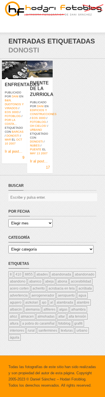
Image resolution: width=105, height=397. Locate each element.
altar (61, 316)
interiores (17, 330)
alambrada (65, 302)
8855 (29, 274)
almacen (27, 316)
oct (19, 139)
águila (14, 337)
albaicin (16, 309)
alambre (83, 302)
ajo (44, 302)
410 (18, 274)
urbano (36, 129)
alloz (13, 316)
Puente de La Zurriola (41, 89)
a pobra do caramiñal (38, 323)
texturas (67, 330)
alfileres (49, 309)
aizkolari (31, 302)
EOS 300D (12, 112)
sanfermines (47, 330)
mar (8, 139)
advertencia (19, 295)
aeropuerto (66, 295)
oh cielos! (38, 125)
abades (42, 274)
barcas (18, 131)
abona (62, 281)
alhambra (78, 309)
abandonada (61, 274)
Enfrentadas (22, 84)
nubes (35, 145)
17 (48, 167)
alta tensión (77, 316)
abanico (35, 281)
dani (15, 96)
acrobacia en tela (61, 288)
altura (14, 323)
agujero (16, 302)
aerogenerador (42, 295)
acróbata (85, 288)
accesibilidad (81, 281)
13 (38, 153)
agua (82, 295)
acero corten (19, 288)
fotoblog (13, 116)
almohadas (46, 316)
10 (6, 143)
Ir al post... (13, 151)
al (51, 302)
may (33, 153)
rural (31, 330)
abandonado (84, 274)
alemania (32, 309)
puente (35, 149)
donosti (12, 135)
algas (63, 309)
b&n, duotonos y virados (14, 104)
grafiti (78, 323)
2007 (12, 143)
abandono (17, 281)
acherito (38, 288)
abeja (49, 281)
